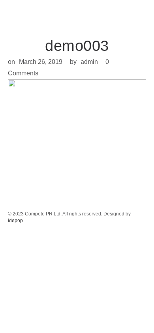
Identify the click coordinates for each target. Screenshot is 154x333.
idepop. (16, 220)
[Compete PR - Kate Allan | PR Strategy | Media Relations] (19, 14)
